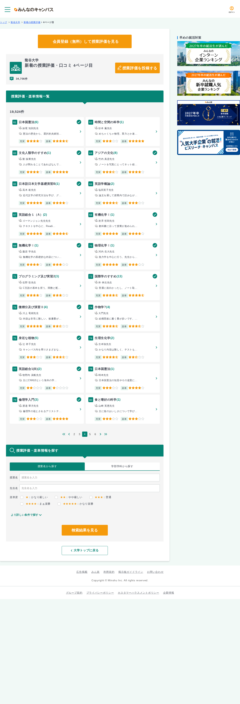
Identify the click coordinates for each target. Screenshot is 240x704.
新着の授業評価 (32, 22)
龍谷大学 (15, 22)
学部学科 (122, 466)
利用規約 (109, 571)
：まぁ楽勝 (38, 503)
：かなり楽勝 (78, 503)
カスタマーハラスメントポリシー (138, 592)
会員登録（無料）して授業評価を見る (86, 41)
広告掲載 (81, 571)
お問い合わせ (155, 571)
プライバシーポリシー (100, 592)
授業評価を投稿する (139, 68)
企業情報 (168, 592)
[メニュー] (7, 9)
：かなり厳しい (37, 497)
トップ (3, 22)
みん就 (95, 571)
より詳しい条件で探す (24, 514)
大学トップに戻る (86, 550)
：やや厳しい (71, 497)
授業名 (47, 466)
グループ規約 (74, 592)
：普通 (103, 497)
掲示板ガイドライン (130, 571)
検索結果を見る (85, 530)
